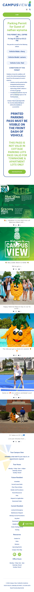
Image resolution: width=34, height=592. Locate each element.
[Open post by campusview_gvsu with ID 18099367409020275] (17, 416)
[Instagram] (19, 554)
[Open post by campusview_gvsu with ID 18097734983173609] (17, 374)
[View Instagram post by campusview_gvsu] (32, 216)
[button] (26, 9)
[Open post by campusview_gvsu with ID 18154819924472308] (17, 330)
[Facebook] (14, 554)
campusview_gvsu (17, 186)
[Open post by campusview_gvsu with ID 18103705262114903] (17, 288)
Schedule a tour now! (11, 456)
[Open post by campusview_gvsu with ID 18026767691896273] (17, 244)
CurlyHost (25, 583)
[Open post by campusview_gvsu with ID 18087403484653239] (17, 201)
